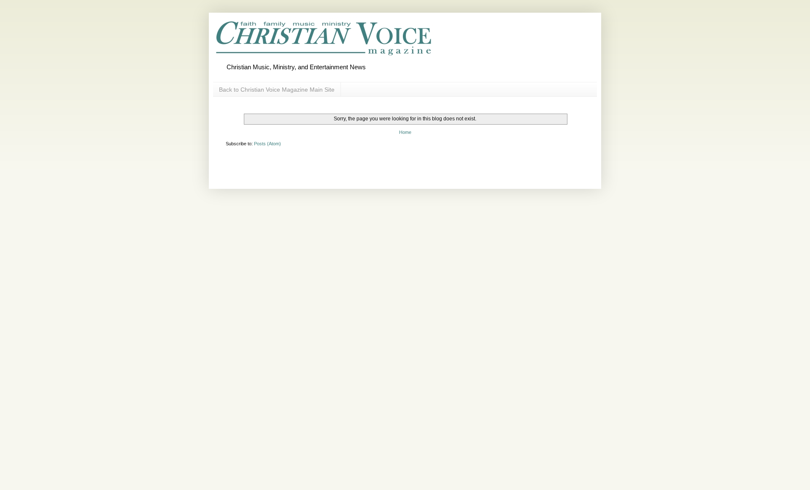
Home (405, 132)
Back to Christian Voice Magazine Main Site (277, 89)
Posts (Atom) (267, 143)
